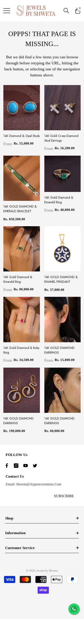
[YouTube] (26, 465)
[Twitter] (36, 465)
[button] (66, 10)
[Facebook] (7, 465)
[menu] (6, 10)
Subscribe (64, 496)
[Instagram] (17, 465)
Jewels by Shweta (47, 570)
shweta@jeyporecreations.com (38, 484)
